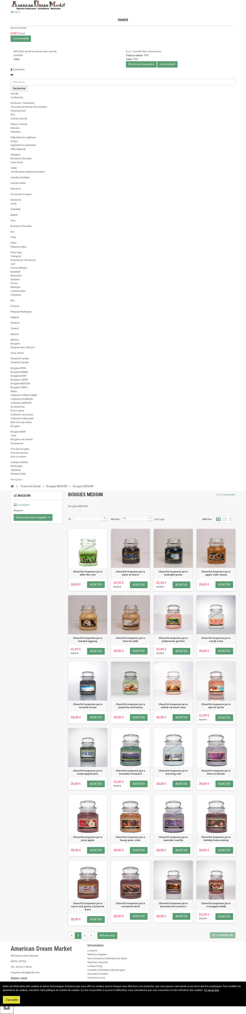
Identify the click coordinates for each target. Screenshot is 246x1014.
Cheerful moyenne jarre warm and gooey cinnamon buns (87, 906)
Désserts (16, 131)
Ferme (14, 283)
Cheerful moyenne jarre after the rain (87, 573)
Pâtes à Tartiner (19, 124)
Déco (14, 242)
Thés (13, 237)
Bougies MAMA (19, 372)
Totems (15, 328)
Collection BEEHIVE (21, 402)
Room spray (17, 410)
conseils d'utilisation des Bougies (106, 970)
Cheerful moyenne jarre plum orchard (130, 573)
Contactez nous (96, 977)
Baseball (15, 271)
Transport (16, 256)
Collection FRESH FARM (24, 395)
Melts (14, 391)
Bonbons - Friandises (22, 103)
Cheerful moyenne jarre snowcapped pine (87, 772)
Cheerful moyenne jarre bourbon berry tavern (173, 905)
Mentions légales (96, 954)
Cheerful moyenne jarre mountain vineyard (130, 772)
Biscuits (15, 128)
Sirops (14, 141)
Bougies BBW (18, 431)
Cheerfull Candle (20, 358)
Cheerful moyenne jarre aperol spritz (216, 706)
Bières (14, 214)
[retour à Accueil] (12, 486)
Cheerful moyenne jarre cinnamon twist (130, 905)
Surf (13, 263)
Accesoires (17, 443)
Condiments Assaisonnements (28, 171)
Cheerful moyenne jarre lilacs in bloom (216, 772)
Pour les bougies (20, 448)
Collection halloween (22, 418)
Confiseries (17, 97)
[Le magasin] (36, 505)
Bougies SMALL (19, 387)
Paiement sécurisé (97, 962)
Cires (13, 435)
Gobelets (16, 209)
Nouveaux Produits (97, 973)
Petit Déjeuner (18, 149)
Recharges (16, 466)
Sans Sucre (17, 162)
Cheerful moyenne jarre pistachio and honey (130, 706)
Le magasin (22, 495)
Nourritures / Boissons (23, 260)
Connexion (18, 69)
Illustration (16, 275)
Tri (69, 519)
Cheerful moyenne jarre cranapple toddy (216, 905)
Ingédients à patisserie (23, 145)
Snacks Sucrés (19, 118)
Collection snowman (22, 414)
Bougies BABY (19, 375)
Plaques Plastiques (21, 311)
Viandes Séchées (20, 177)
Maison (15, 334)
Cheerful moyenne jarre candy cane (216, 640)
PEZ (13, 114)
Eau (13, 231)
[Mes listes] (12, 75)
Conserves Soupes (21, 194)
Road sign (16, 252)
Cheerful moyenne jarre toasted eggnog (87, 640)
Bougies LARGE (19, 379)
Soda (14, 203)
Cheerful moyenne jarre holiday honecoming (216, 839)
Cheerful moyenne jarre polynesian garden (173, 640)
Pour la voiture (18, 456)
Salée (14, 167)
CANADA (16, 470)
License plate (18, 290)
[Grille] (218, 519)
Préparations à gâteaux (23, 137)
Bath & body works (21, 422)
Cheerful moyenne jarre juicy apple (87, 839)
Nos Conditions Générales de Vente (107, 958)
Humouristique (19, 267)
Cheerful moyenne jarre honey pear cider (130, 839)
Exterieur (15, 279)
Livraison (92, 950)
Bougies (15, 343)
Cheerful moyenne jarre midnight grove (173, 573)
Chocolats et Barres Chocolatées (29, 106)
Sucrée (14, 93)
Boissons (16, 199)
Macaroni (16, 188)
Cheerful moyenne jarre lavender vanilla (173, 839)
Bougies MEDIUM (20, 383)
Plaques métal (18, 246)
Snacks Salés (18, 183)
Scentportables (19, 462)
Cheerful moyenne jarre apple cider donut (216, 573)
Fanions (15, 306)
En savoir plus (211, 990)
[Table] (231, 519)
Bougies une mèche (21, 439)
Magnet (15, 317)
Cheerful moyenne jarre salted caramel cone (173, 706)
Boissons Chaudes (21, 158)
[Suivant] (91, 935)
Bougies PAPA (18, 368)
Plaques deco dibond (22, 347)
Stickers (15, 322)
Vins (13, 220)
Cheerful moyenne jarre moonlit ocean (87, 706)
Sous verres (17, 353)
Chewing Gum (18, 110)
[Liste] (225, 519)
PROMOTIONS (18, 473)
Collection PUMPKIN (22, 399)
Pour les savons (19, 452)
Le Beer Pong (94, 966)
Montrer (115, 519)
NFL (13, 300)
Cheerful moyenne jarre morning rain (173, 772)
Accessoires (18, 406)
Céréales (15, 154)
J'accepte (11, 1000)
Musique (15, 287)
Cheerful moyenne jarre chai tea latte (130, 640)
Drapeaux (16, 294)
